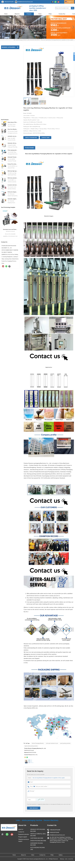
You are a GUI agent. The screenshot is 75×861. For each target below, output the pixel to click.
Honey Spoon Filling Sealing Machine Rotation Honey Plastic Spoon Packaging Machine (13, 122)
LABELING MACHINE (7, 60)
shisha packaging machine (32, 820)
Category (21, 39)
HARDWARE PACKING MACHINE (7, 88)
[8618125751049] (27, 757)
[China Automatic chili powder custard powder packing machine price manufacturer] (4, 144)
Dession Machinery (51, 820)
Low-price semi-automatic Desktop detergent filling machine (13, 184)
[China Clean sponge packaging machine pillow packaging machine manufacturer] (4, 151)
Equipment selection (23, 834)
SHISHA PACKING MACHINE (9, 78)
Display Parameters (31, 137)
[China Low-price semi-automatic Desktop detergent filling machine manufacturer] (4, 186)
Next (19, 222)
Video (32, 855)
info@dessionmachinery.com (25, 1)
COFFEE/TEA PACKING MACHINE (7, 75)
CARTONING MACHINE (7, 84)
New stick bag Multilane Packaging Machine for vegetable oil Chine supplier (49, 777)
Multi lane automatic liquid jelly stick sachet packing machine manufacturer (13, 178)
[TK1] (52, 2)
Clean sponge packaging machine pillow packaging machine (13, 150)
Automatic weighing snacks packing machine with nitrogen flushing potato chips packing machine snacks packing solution (13, 198)
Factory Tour (62, 14)
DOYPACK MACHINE (7, 63)
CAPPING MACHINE (7, 58)
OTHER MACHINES (6, 114)
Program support (22, 836)
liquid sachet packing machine (31, 746)
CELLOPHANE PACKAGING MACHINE (8, 93)
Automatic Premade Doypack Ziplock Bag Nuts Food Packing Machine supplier (13, 157)
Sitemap (62, 858)
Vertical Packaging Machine (38, 743)
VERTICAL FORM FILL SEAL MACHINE (9, 51)
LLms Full (70, 858)
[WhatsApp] (55, 2)
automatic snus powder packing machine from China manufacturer (13, 136)
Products (29, 14)
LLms (66, 858)
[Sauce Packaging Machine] (10, 218)
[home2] (37, 27)
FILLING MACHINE (6, 55)
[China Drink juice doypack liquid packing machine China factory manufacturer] (4, 193)
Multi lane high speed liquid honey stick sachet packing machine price (13, 171)
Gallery (60, 855)
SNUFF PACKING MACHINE (8, 81)
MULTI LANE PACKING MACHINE (31, 39)
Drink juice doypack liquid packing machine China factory (13, 191)
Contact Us (21, 831)
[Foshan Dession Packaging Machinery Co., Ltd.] (13, 8)
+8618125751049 (8, 1)
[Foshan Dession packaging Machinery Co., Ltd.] (9, 827)
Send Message (34, 808)
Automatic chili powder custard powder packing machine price (13, 143)
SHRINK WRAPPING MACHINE (7, 110)
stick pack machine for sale (52, 743)
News (39, 14)
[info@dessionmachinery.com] (25, 757)
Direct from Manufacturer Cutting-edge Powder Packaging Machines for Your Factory (13, 129)
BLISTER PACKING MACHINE (9, 101)
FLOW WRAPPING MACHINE (9, 71)
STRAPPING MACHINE (7, 107)
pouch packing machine (65, 743)
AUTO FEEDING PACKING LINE (8, 97)
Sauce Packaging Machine (10, 229)
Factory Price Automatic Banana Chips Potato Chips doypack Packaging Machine (13, 164)
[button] (35, 36)
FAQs (50, 14)
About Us (17, 14)
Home (5, 14)
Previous (1, 222)
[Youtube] (58, 2)
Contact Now (45, 137)
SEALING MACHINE (7, 104)
